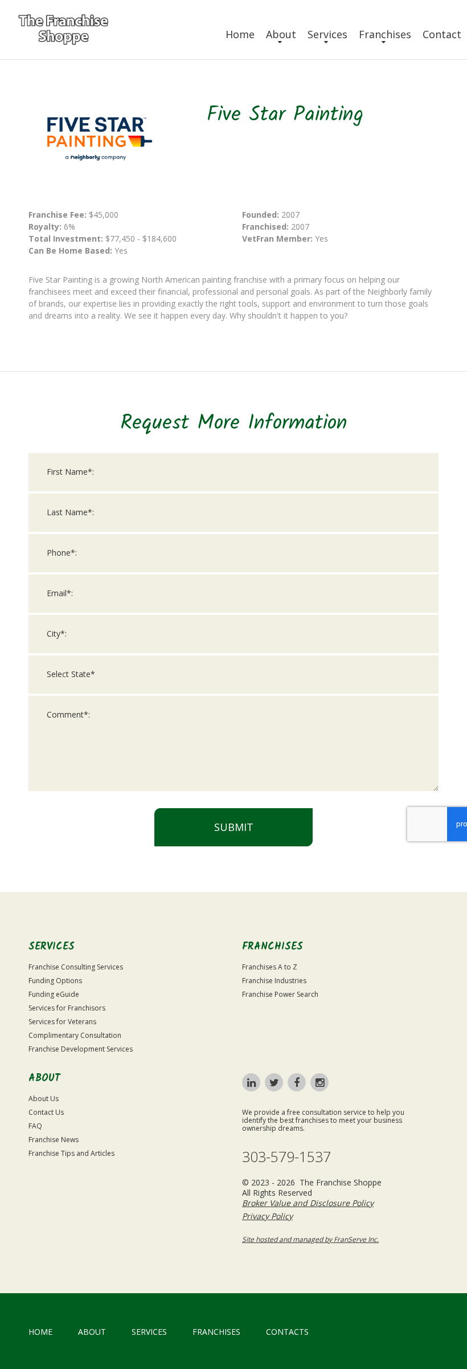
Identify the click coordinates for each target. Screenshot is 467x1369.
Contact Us (46, 1112)
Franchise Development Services (80, 1049)
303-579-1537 (286, 1157)
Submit (233, 827)
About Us (43, 1098)
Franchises (385, 34)
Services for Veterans (62, 1021)
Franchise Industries (274, 980)
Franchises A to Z (269, 967)
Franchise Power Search (280, 994)
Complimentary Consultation (74, 1035)
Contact (442, 34)
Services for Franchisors (66, 1008)
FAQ (35, 1126)
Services (327, 34)
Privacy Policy (267, 1216)
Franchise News (53, 1139)
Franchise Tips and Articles (71, 1153)
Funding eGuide (53, 994)
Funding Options (55, 980)
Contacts (287, 1331)
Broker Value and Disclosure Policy (308, 1202)
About (281, 34)
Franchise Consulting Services (75, 967)
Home (240, 34)
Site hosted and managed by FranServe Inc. (310, 1239)
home (40, 1331)
